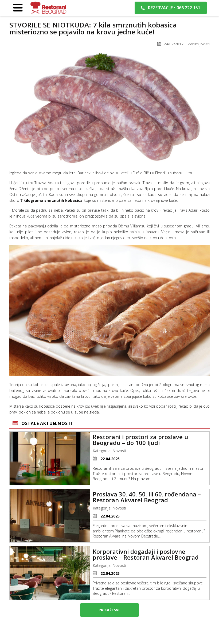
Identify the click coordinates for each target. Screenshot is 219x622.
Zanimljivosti (199, 43)
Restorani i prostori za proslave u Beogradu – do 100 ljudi (140, 440)
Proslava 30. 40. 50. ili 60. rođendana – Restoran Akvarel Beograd (147, 497)
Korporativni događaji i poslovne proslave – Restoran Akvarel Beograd (146, 554)
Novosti (119, 450)
